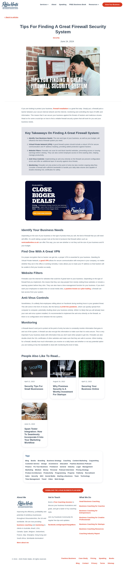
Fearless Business (68, 558)
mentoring (40, 525)
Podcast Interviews (66, 470)
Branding (41, 461)
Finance (28, 467)
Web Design (59, 479)
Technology (85, 476)
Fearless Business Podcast (80, 464)
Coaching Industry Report (89, 533)
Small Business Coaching (89, 501)
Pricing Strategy (82, 470)
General (63, 467)
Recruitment (90, 473)
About (53, 4)
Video (50, 479)
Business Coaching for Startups (92, 524)
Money (45, 470)
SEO (41, 476)
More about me (23, 543)
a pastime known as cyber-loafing (77, 289)
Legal (78, 467)
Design (44, 464)
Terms (102, 563)
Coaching (67, 461)
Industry (71, 467)
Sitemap (111, 563)
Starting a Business (65, 476)
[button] (44, 4)
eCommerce (53, 464)
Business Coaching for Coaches (92, 506)
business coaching (24, 525)
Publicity (79, 473)
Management (87, 467)
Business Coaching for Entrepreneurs (88, 512)
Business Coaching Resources (91, 529)
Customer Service (32, 464)
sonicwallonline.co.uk (30, 242)
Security (56, 38)
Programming (60, 473)
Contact (85, 563)
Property (71, 473)
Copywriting (94, 461)
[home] (10, 5)
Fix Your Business (40, 467)
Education (64, 464)
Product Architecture (33, 473)
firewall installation (60, 109)
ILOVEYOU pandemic (68, 307)
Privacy (94, 563)
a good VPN (44, 260)
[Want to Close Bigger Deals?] (63, 200)
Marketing (29, 470)
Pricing (93, 558)
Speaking (62, 4)
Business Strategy (54, 461)
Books (33, 461)
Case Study (83, 558)
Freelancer (54, 467)
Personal (53, 470)
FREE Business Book (77, 4)
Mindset (38, 470)
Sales (27, 476)
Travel (44, 479)
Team (76, 476)
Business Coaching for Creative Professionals (91, 519)
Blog (27, 461)
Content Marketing (80, 461)
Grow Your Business (112, 4)
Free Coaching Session (63, 502)
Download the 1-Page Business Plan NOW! (63, 490)
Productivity (48, 473)
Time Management (32, 479)
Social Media (50, 476)
